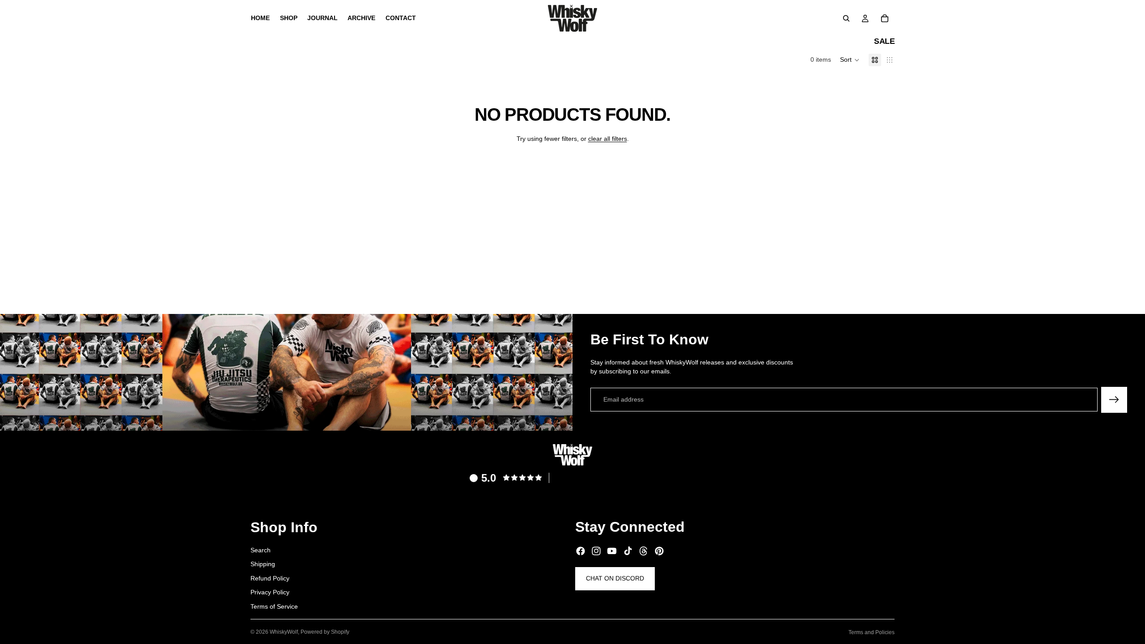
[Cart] (885, 18)
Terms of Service (274, 606)
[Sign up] (1114, 400)
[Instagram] (596, 551)
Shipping (262, 564)
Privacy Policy (269, 592)
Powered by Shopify (325, 632)
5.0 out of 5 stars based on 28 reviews (616, 477)
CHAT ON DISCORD (615, 578)
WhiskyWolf (284, 632)
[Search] (846, 18)
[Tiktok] (628, 551)
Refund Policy (269, 577)
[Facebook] (580, 551)
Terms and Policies (871, 632)
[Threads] (643, 551)
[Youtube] (611, 551)
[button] (850, 60)
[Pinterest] (659, 551)
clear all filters (607, 138)
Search (260, 549)
